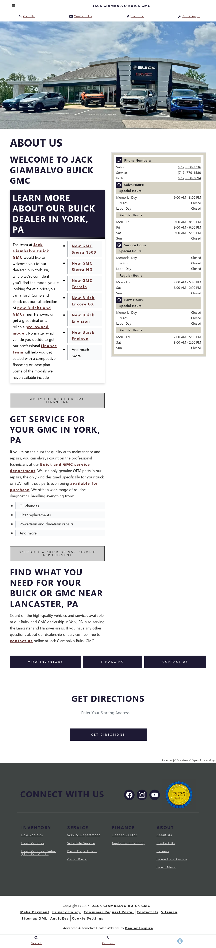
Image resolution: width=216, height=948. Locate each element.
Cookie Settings (87, 918)
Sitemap (169, 912)
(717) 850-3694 (189, 178)
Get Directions (108, 734)
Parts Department (82, 851)
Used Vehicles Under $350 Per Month (38, 852)
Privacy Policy (66, 912)
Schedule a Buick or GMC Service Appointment (57, 553)
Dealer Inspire (139, 928)
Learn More (166, 867)
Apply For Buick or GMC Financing (57, 400)
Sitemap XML (34, 918)
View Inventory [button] (45, 662)
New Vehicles (32, 835)
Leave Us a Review (172, 859)
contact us (21, 640)
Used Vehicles (32, 843)
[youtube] (154, 795)
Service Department (83, 835)
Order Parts (77, 859)
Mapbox (183, 760)
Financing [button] (112, 662)
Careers (163, 851)
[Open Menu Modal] (13, 5)
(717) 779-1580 (189, 172)
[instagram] (142, 795)
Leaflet (167, 760)
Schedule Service (81, 843)
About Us (164, 835)
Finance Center (124, 835)
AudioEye (59, 918)
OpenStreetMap (203, 760)
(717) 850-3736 (189, 167)
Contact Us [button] (175, 662)
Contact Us (166, 843)
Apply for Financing (128, 843)
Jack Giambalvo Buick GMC (31, 251)
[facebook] (129, 795)
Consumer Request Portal (109, 912)
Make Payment (34, 912)
